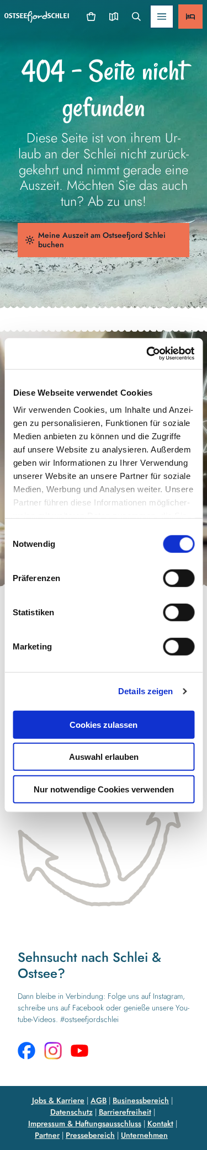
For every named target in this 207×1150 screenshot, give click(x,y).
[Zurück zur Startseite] (36, 17)
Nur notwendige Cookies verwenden (104, 789)
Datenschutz (71, 1111)
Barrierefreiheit (125, 1111)
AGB (99, 1100)
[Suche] (136, 16)
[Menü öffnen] (162, 16)
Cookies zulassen (103, 724)
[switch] (178, 578)
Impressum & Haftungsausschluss (84, 1123)
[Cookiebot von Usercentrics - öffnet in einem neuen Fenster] (147, 354)
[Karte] (113, 16)
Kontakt (160, 1123)
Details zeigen (145, 691)
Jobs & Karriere (58, 1100)
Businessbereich (141, 1100)
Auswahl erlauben (104, 757)
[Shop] (91, 16)
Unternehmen (144, 1135)
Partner (47, 1135)
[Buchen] (190, 16)
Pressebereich (90, 1135)
